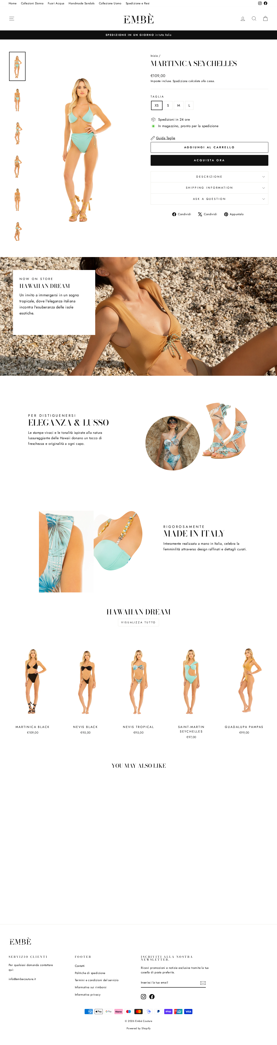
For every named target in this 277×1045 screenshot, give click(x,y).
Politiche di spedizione (90, 973)
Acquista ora (209, 160)
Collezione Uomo (110, 3)
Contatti (80, 966)
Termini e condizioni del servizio (97, 980)
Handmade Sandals (81, 3)
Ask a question (209, 199)
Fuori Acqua (56, 3)
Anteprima (33, 717)
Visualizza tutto (138, 622)
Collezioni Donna (32, 3)
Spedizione (180, 81)
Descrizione (209, 177)
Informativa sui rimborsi (91, 987)
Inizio (154, 56)
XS (157, 105)
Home (13, 3)
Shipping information (209, 188)
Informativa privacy (88, 994)
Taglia (157, 97)
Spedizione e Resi (138, 3)
